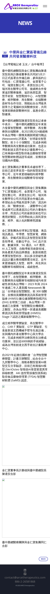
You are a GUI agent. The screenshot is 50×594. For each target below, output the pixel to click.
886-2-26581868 (25, 581)
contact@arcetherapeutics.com (25, 577)
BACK (43, 559)
